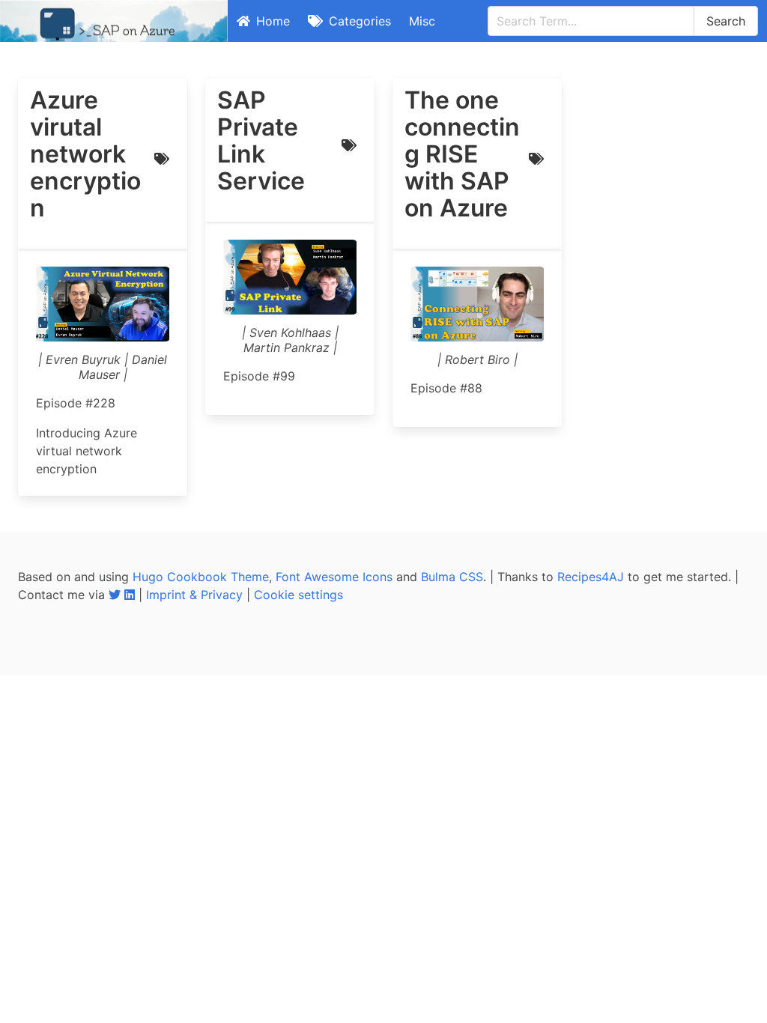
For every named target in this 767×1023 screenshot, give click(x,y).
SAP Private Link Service (261, 141)
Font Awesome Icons (334, 576)
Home (273, 20)
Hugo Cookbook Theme (201, 576)
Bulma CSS (452, 576)
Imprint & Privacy (194, 594)
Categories (360, 20)
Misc (422, 20)
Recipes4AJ (590, 576)
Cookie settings (298, 594)
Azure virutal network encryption (85, 154)
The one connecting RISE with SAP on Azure (462, 154)
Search (725, 20)
